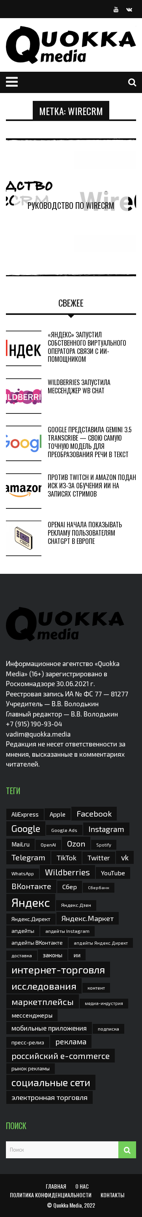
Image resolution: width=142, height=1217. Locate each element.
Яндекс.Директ (30, 919)
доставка (21, 955)
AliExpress (25, 814)
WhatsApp (22, 873)
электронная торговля (49, 1097)
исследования (44, 986)
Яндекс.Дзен (76, 905)
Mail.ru (20, 844)
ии (76, 954)
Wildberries (67, 872)
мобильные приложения (49, 1028)
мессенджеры (31, 1015)
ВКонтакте (31, 886)
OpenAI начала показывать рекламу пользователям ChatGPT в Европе (85, 533)
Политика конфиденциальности (51, 1195)
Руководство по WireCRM (71, 205)
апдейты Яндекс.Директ (101, 942)
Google (25, 828)
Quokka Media (67, 1205)
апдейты (22, 930)
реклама (70, 1041)
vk (125, 857)
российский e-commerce (60, 1055)
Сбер (69, 886)
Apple (57, 814)
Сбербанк (98, 887)
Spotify (103, 844)
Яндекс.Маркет (88, 918)
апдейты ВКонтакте (37, 942)
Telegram (28, 857)
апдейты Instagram (67, 931)
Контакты (112, 1195)
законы (52, 954)
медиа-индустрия (104, 1003)
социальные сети (50, 1082)
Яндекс (30, 902)
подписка (108, 1028)
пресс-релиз (27, 1042)
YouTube (113, 872)
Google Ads (64, 830)
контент (96, 987)
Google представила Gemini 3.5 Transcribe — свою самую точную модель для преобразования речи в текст (90, 442)
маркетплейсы (42, 1001)
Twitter (99, 858)
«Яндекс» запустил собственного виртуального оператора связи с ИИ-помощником (87, 347)
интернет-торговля (58, 969)
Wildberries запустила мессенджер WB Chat (79, 386)
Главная (56, 1186)
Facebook (94, 813)
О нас (82, 1186)
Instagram (106, 829)
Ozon (76, 843)
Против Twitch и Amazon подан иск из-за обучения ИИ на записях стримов (92, 486)
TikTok (66, 857)
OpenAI (48, 844)
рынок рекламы (30, 1068)
